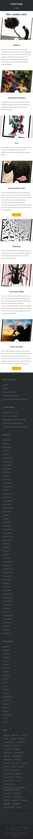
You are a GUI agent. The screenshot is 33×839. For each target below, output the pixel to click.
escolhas (18, 759)
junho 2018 (6, 579)
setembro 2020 (7, 508)
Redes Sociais (6, 714)
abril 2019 (5, 554)
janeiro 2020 (6, 526)
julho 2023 (6, 450)
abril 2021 (5, 490)
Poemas (5, 700)
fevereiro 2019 (7, 562)
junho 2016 (6, 622)
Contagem (20, 742)
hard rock (15, 763)
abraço (7, 735)
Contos (5, 661)
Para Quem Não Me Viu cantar (20, 426)
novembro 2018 (7, 572)
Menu (17, 8)
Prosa (4, 707)
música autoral (9, 780)
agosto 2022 (6, 468)
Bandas (22, 738)
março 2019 (6, 558)
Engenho (5, 388)
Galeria (5, 679)
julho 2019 (6, 544)
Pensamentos (7, 697)
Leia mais (16, 215)
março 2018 (6, 587)
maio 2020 (5, 515)
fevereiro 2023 (7, 458)
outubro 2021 (7, 483)
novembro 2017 (7, 597)
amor (24, 735)
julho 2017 (6, 608)
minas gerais (8, 777)
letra (13, 766)
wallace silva (6, 423)
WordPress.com (16, 835)
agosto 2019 (6, 540)
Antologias (6, 650)
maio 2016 (5, 626)
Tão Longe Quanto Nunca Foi (11, 395)
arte (6, 738)
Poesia (5, 704)
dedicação (16, 749)
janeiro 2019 (6, 565)
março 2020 (6, 522)
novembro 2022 (7, 461)
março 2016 (6, 633)
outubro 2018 (7, 576)
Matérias (5, 689)
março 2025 (6, 440)
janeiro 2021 (6, 497)
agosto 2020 (6, 511)
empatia (7, 756)
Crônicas (5, 664)
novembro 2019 (7, 529)
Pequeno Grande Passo (9, 392)
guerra (7, 763)
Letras (4, 682)
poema (7, 793)
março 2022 (6, 479)
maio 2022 (5, 472)
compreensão (8, 742)
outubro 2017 (7, 601)
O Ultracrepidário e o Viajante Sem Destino (15, 399)
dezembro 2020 (7, 501)
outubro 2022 (7, 465)
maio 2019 (5, 551)
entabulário (16, 756)
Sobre (16, 412)
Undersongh (16, 3)
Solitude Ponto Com (17, 423)
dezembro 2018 (7, 569)
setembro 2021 (7, 486)
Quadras (5, 711)
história (24, 763)
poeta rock (17, 796)
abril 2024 (5, 443)
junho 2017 (6, 612)
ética (19, 807)
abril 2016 (5, 630)
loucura (15, 770)
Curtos (5, 671)
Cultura (5, 668)
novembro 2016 (7, 615)
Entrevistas (6, 675)
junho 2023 (6, 454)
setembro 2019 (7, 536)
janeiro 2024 (6, 447)
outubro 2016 (7, 619)
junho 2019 (6, 547)
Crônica (7, 745)
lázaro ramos (8, 773)
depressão (8, 752)
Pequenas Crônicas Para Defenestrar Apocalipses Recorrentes (15, 788)
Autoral (5, 654)
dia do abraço (19, 752)
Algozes (5, 646)
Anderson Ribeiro (8, 412)
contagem (5, 657)
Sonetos (5, 722)
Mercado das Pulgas (20, 419)
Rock (4, 718)
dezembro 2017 (7, 594)
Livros (4, 686)
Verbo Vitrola (9, 807)
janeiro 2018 (6, 590)
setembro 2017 (7, 605)
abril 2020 (5, 519)
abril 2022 (5, 476)
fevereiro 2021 (7, 493)
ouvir (18, 780)
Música (5, 693)
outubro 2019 (7, 533)
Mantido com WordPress (12, 833)
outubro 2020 (7, 504)
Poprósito (6, 385)
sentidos (7, 803)
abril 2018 (5, 583)
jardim (6, 766)
